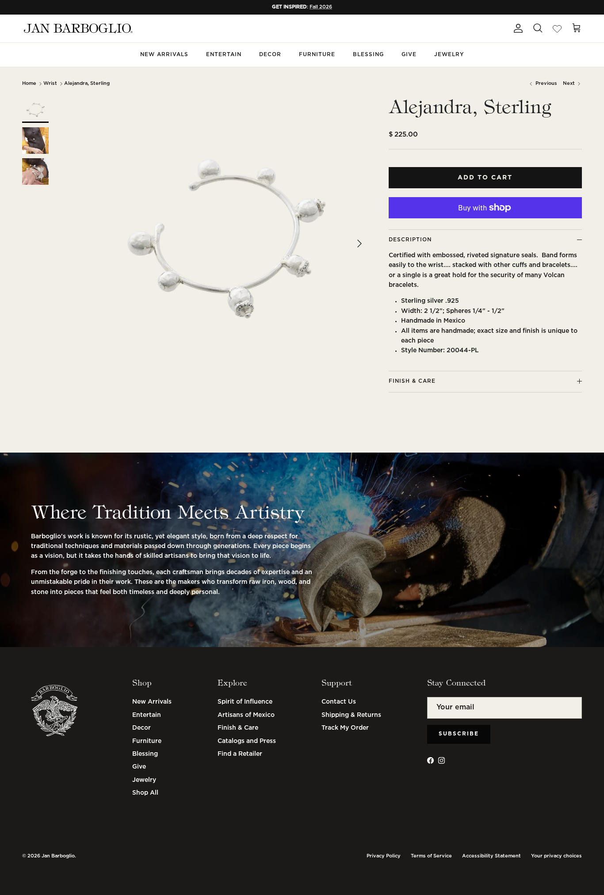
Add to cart (485, 177)
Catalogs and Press (247, 741)
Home (29, 83)
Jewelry (449, 54)
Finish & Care (238, 728)
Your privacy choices (556, 856)
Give (409, 54)
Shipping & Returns (351, 715)
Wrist (50, 83)
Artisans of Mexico (246, 715)
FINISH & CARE (412, 381)
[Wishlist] (557, 28)
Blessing (368, 54)
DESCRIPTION (410, 239)
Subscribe (459, 733)
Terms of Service (431, 856)
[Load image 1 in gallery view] (226, 238)
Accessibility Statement (491, 856)
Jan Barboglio (58, 856)
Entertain (223, 54)
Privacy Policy (384, 856)
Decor (270, 54)
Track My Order (345, 728)
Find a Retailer (240, 754)
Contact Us (338, 702)
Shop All (145, 793)
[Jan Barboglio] (77, 28)
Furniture (317, 54)
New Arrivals (164, 54)
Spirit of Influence (245, 702)
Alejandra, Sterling (87, 83)
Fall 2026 (321, 7)
